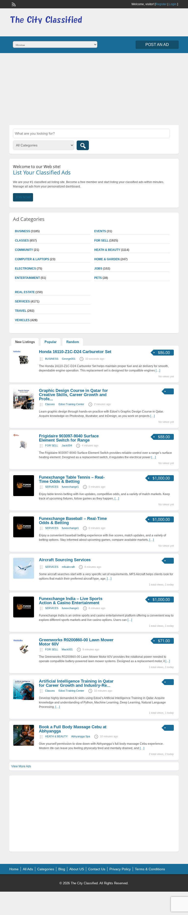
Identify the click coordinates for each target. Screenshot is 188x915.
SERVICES (51, 486)
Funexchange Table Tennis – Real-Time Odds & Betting (72, 479)
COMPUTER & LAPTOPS (32, 259)
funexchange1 (70, 486)
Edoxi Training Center (71, 404)
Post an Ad (157, 45)
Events (100, 231)
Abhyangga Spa (80, 736)
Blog (61, 869)
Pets (98, 278)
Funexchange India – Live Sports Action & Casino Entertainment (70, 600)
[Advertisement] (93, 88)
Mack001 (67, 649)
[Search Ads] (83, 145)
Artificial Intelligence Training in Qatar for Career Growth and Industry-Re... (76, 683)
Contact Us (96, 869)
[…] (158, 370)
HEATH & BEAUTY (107, 250)
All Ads (28, 869)
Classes (50, 404)
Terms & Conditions (150, 869)
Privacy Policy (120, 869)
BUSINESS (51, 358)
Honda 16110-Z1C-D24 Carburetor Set (75, 351)
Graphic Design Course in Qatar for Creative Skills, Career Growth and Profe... (73, 394)
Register (161, 4)
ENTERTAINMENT (27, 278)
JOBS (98, 268)
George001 (68, 358)
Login (172, 4)
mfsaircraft (68, 566)
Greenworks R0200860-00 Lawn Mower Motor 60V (76, 642)
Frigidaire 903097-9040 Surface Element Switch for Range (69, 438)
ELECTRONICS (25, 268)
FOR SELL (101, 240)
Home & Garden (107, 259)
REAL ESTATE (25, 292)
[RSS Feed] (13, 4)
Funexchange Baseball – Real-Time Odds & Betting (73, 520)
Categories (45, 869)
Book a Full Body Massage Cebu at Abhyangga (72, 729)
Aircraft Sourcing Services (65, 560)
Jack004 (67, 445)
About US (76, 869)
